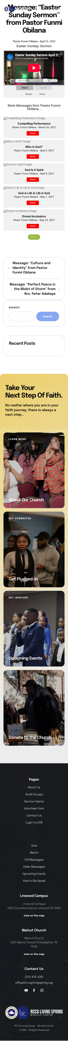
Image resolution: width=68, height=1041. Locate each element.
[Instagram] (42, 990)
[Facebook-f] (34, 990)
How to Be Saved (34, 880)
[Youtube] (26, 990)
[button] (60, 9)
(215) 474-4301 (34, 977)
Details (28, 94)
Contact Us (34, 815)
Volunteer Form (34, 808)
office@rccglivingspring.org (34, 982)
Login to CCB (34, 822)
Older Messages (34, 866)
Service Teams (34, 801)
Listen (43, 87)
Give (34, 845)
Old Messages (34, 859)
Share (42, 94)
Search (14, 308)
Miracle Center (45, 1026)
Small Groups (34, 794)
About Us (34, 787)
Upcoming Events (34, 873)
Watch (25, 87)
